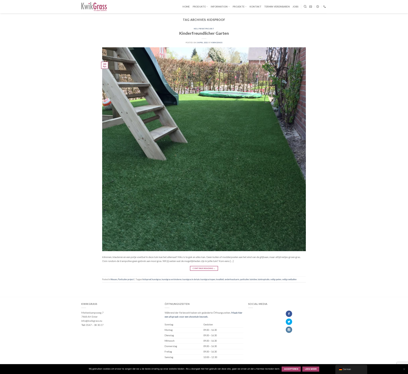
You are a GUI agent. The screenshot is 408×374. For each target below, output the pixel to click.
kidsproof (147, 279)
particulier (244, 279)
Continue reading (204, 268)
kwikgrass (216, 42)
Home (186, 6)
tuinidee (253, 279)
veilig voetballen (289, 279)
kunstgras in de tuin (191, 279)
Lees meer (311, 369)
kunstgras (156, 279)
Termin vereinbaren (277, 6)
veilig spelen (275, 279)
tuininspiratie (264, 279)
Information (219, 6)
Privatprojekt (206, 29)
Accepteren (291, 369)
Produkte (199, 6)
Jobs (295, 6)
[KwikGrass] (94, 6)
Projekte (238, 6)
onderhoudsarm (232, 279)
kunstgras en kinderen (172, 279)
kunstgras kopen (207, 279)
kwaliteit (220, 279)
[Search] (305, 6)
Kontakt (255, 6)
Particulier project (126, 279)
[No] (404, 370)
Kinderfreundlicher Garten (204, 33)
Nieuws (114, 279)
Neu (196, 29)
